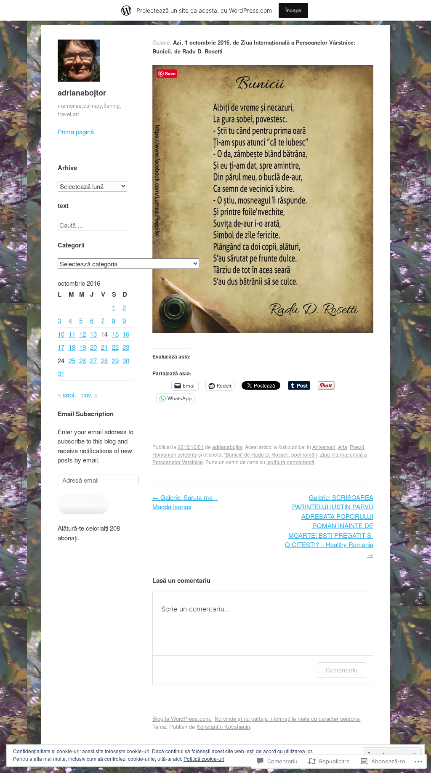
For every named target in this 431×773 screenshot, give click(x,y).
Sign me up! (83, 503)
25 (72, 360)
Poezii (357, 446)
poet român (304, 454)
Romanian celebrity (174, 454)
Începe (293, 10)
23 (125, 347)
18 (72, 347)
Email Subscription (86, 413)
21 (104, 347)
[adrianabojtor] (79, 83)
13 (93, 333)
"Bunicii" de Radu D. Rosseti (256, 454)
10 (61, 333)
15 (115, 333)
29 (115, 360)
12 (82, 333)
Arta (342, 446)
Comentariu (341, 670)
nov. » (89, 394)
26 (82, 360)
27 (93, 360)
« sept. (67, 394)
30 (125, 360)
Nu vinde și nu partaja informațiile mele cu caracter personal (288, 719)
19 (82, 347)
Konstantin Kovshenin (223, 726)
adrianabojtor (82, 92)
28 (104, 360)
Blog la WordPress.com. (182, 719)
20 (93, 347)
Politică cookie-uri (204, 758)
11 (72, 333)
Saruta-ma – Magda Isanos (185, 502)
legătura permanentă (290, 461)
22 (115, 347)
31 (61, 373)
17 (61, 347)
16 (125, 333)
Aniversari (323, 446)
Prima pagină (76, 131)
